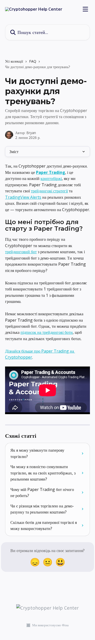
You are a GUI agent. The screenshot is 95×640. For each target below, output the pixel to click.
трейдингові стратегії (49, 191)
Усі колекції (14, 61)
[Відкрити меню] (85, 9)
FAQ (32, 61)
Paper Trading (50, 172)
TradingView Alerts (23, 197)
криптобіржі (51, 178)
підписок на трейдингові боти (47, 332)
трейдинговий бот (21, 251)
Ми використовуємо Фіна (50, 625)
